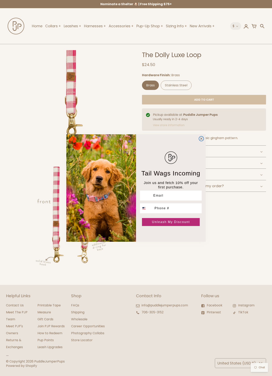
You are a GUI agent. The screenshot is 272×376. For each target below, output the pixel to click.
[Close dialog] (201, 138)
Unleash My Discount (171, 222)
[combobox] (146, 208)
